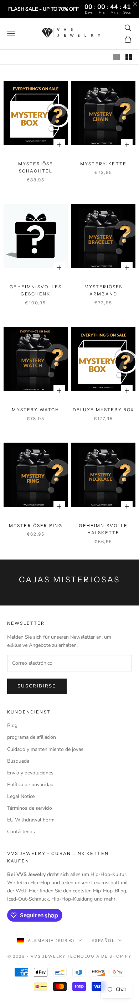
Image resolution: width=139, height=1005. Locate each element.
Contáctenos (21, 831)
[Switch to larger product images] (116, 57)
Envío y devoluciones (30, 772)
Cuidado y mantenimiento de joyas (45, 749)
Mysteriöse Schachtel (35, 167)
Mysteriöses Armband (103, 290)
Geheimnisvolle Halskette (103, 529)
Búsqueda (18, 761)
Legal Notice (21, 796)
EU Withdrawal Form (31, 819)
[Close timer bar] (135, 4)
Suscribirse (36, 686)
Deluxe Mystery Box (103, 409)
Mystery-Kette (103, 163)
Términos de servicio (29, 808)
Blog (12, 725)
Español (103, 940)
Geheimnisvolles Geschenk (35, 290)
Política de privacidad (30, 784)
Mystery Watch (35, 409)
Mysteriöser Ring (36, 525)
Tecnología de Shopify (99, 956)
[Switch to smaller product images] (128, 57)
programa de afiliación (31, 737)
